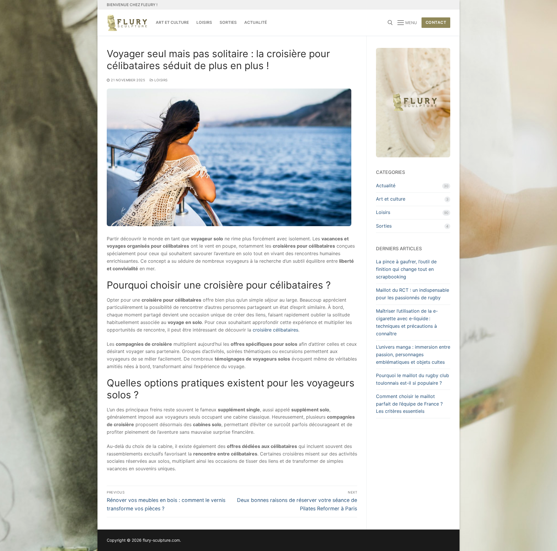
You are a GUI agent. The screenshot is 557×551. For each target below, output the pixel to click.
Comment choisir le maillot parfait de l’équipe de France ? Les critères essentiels (409, 403)
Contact (436, 22)
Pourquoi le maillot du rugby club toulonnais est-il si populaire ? (412, 379)
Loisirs (160, 80)
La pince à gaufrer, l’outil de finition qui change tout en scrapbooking (406, 269)
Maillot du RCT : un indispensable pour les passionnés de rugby (412, 293)
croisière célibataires (275, 330)
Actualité (385, 185)
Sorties (384, 226)
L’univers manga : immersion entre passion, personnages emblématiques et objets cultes (413, 354)
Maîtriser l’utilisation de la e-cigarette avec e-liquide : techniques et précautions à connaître (407, 322)
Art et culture (390, 199)
